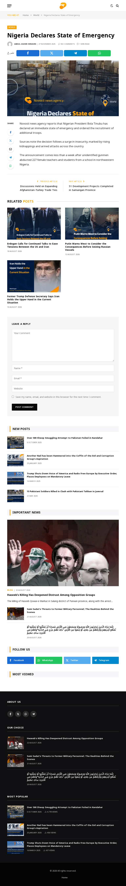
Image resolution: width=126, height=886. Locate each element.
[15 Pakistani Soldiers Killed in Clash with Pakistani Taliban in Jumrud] (15, 496)
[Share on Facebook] (27, 53)
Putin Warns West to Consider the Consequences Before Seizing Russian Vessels (87, 247)
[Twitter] (10, 140)
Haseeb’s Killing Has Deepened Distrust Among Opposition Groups (51, 595)
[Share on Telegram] (75, 53)
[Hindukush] (63, 5)
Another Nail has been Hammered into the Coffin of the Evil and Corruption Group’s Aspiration (70, 457)
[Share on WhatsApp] (99, 53)
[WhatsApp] (10, 165)
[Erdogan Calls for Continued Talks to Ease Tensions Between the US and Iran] (34, 224)
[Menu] (9, 6)
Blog (10, 590)
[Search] (117, 6)
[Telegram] (10, 157)
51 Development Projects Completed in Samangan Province (91, 188)
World (12, 27)
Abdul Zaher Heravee (25, 44)
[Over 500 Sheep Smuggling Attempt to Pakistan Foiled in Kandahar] (15, 442)
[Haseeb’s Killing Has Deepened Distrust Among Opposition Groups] (63, 553)
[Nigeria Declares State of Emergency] (63, 88)
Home (65, 877)
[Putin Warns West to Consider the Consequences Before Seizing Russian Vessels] (92, 224)
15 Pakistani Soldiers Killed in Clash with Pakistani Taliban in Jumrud (65, 491)
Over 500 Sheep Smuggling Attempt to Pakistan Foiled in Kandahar (65, 438)
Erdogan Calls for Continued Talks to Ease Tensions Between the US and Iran (32, 245)
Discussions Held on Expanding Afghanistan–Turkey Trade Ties (38, 188)
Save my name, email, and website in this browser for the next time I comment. (58, 397)
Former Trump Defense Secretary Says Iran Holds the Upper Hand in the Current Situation (33, 299)
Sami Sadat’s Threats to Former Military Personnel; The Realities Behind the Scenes (70, 611)
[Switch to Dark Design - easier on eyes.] (112, 5)
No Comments (68, 44)
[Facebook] (10, 132)
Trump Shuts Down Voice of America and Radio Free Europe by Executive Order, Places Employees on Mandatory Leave (72, 475)
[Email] (10, 149)
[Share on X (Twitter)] (51, 53)
